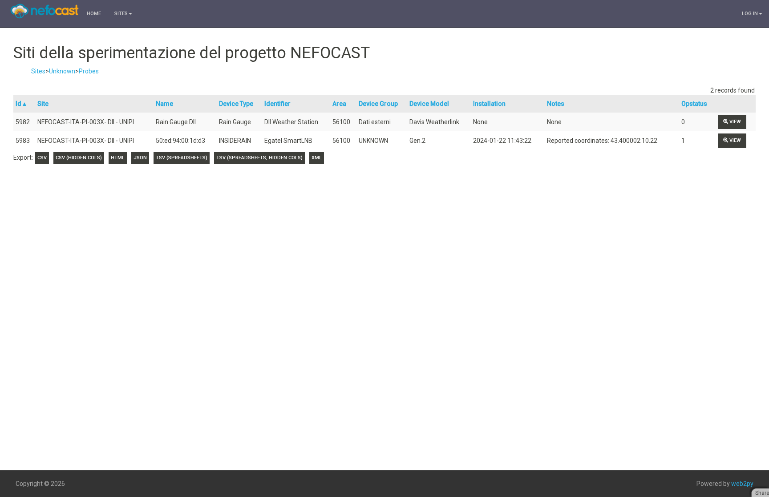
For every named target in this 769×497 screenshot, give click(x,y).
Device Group (378, 103)
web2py (742, 483)
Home (94, 13)
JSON (140, 158)
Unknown (62, 71)
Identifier (277, 103)
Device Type (236, 103)
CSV (42, 158)
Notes (555, 103)
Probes (89, 71)
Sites (121, 13)
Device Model (429, 103)
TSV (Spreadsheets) (181, 158)
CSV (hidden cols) (79, 158)
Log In (750, 13)
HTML (118, 158)
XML (317, 158)
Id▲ (22, 103)
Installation (489, 103)
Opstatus (694, 103)
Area (339, 103)
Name (164, 103)
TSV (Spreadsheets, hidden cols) (259, 158)
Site (43, 103)
